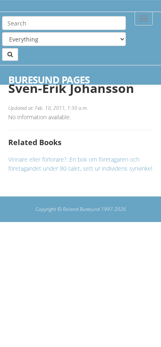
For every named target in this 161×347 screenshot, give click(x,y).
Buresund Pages (49, 80)
